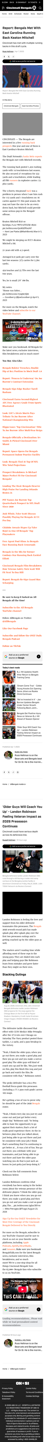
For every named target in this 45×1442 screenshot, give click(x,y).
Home (4, 14)
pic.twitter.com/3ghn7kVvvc (27, 1205)
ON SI (12, 2)
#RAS (33, 225)
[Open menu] (3, 7)
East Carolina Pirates (30, 106)
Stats (33, 14)
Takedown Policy (8, 1392)
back (28, 191)
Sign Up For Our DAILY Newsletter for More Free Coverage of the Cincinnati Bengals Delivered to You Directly (21, 1222)
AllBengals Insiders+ (18, 784)
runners (14, 180)
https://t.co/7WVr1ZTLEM (18, 225)
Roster (26, 14)
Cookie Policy (31, 1389)
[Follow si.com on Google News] (38, 656)
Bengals (37, 926)
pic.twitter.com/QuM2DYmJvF (17, 228)
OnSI (10, 14)
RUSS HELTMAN (21, 752)
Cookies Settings (32, 1396)
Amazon (11, 1249)
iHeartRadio (25, 1246)
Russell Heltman (8, 840)
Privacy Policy (7, 1389)
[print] (18, 772)
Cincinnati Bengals (11, 106)
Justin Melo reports (32, 156)
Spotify (15, 1246)
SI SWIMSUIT (21, 2)
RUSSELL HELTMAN (23, 1340)
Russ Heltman (8, 52)
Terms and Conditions (34, 1392)
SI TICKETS (32, 2)
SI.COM (5, 2)
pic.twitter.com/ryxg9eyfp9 (15, 294)
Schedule (18, 14)
